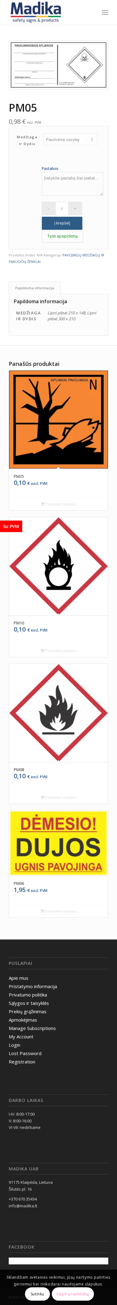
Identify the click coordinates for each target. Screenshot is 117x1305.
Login (14, 1045)
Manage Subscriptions (32, 1028)
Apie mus (18, 978)
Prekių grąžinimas (27, 1011)
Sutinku (37, 1294)
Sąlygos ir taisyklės (29, 1003)
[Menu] (105, 12)
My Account (21, 1036)
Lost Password (25, 1053)
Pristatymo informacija (33, 986)
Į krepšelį (62, 223)
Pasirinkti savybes (60, 504)
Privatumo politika (28, 995)
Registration (22, 1062)
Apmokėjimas (23, 1020)
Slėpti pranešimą (72, 1294)
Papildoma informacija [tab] (34, 288)
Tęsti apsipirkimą (62, 236)
